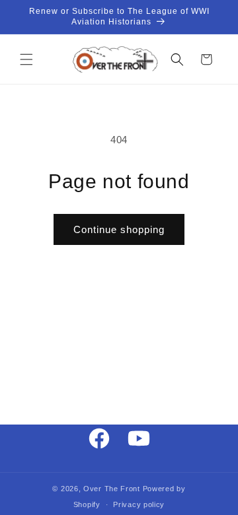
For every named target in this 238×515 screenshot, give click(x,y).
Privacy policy (139, 504)
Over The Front (111, 489)
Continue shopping (119, 229)
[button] (26, 59)
